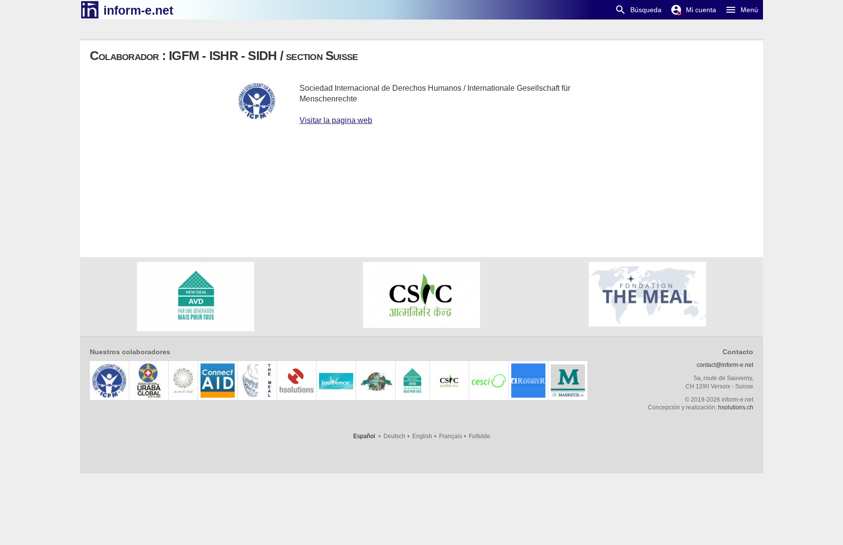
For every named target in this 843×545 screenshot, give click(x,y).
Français (450, 436)
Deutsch (394, 436)
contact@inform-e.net (725, 365)
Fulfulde (479, 436)
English (422, 436)
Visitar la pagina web (336, 120)
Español (364, 436)
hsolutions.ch (735, 407)
